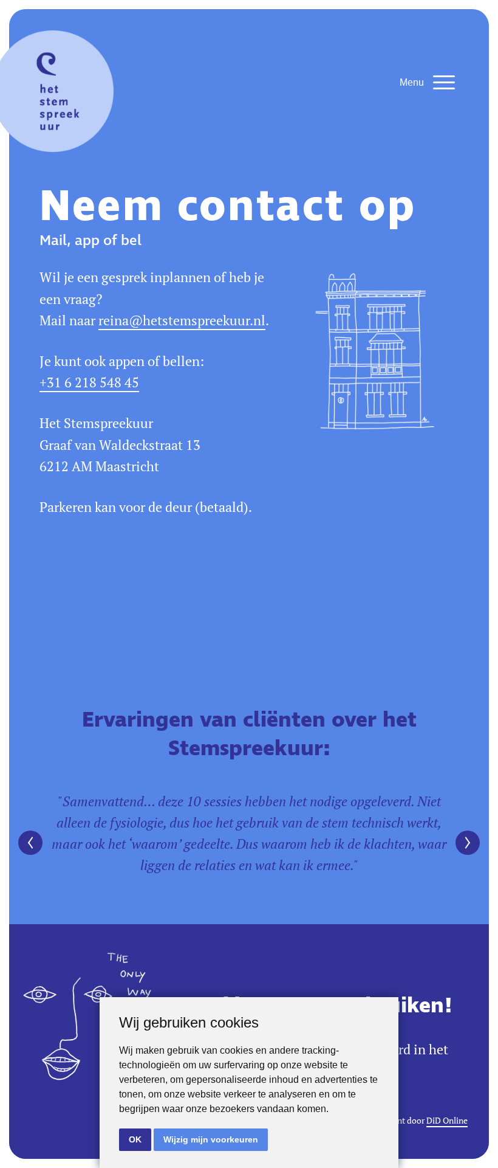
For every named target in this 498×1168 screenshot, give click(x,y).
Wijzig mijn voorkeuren (210, 1139)
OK (135, 1139)
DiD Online (447, 1120)
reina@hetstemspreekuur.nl (181, 320)
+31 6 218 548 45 (89, 382)
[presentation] (30, 843)
